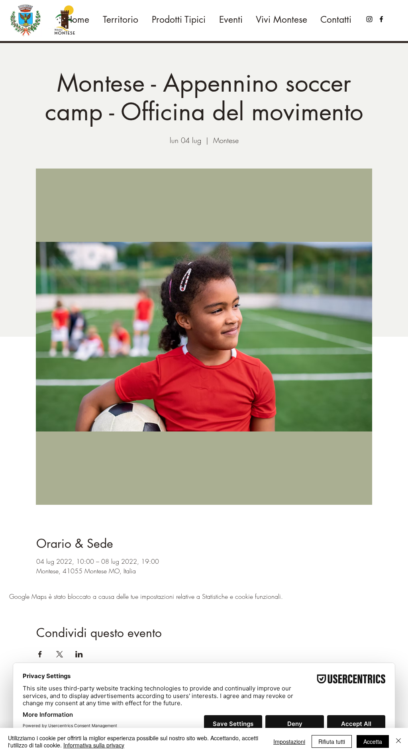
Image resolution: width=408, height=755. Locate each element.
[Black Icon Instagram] (369, 19)
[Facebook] (381, 19)
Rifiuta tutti (331, 741)
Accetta (372, 741)
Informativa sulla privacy (93, 745)
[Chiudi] (398, 741)
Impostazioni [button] (289, 741)
